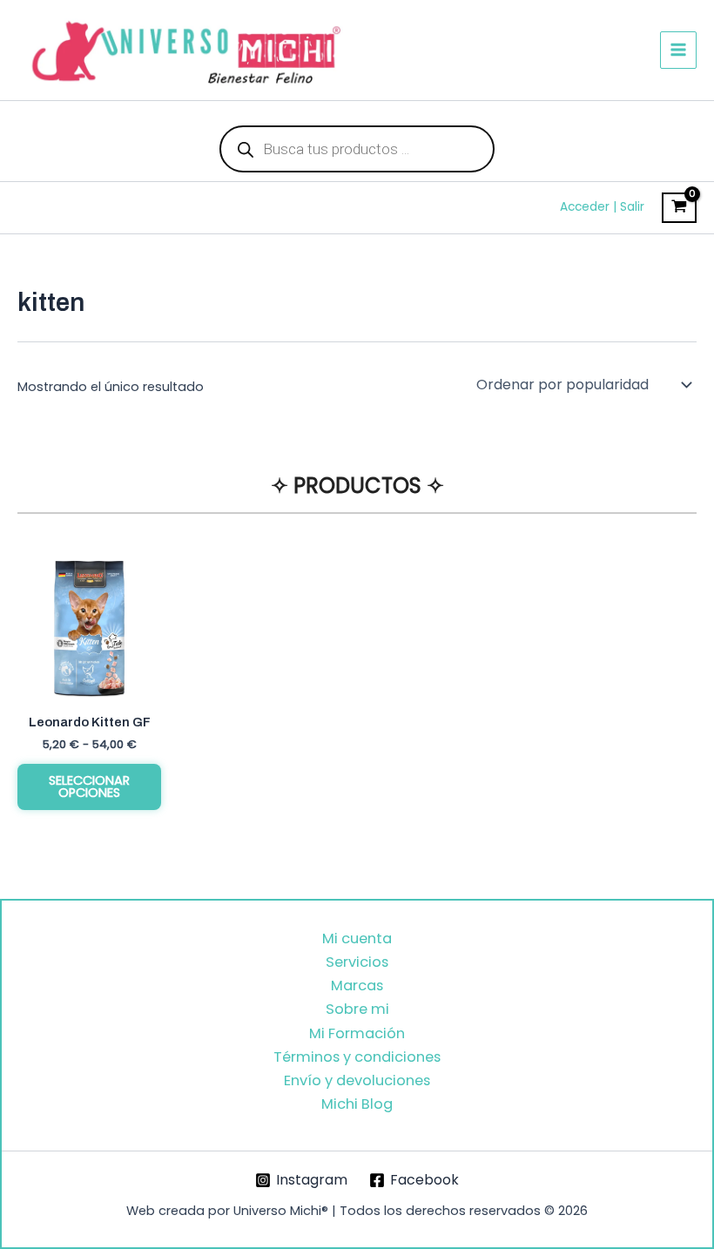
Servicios (357, 962)
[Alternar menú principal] (678, 49)
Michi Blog (357, 1104)
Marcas (357, 986)
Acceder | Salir (602, 207)
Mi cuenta (357, 938)
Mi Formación (357, 1033)
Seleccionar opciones (89, 787)
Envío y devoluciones (357, 1080)
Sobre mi (357, 1009)
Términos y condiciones (357, 1057)
